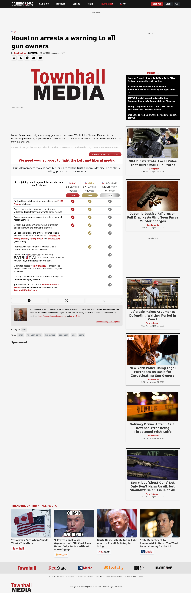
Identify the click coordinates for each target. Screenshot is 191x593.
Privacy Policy (116, 577)
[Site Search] (177, 4)
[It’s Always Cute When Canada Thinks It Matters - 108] (31, 523)
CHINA (20, 335)
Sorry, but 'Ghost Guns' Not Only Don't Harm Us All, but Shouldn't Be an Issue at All (152, 486)
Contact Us (70, 577)
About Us (51, 577)
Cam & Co (44, 4)
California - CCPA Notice (134, 577)
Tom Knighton (20, 53)
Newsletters (88, 577)
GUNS (73, 335)
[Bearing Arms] (22, 4)
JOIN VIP (157, 4)
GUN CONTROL (50, 335)
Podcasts (60, 4)
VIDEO (81, 335)
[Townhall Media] (21, 587)
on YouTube (75, 316)
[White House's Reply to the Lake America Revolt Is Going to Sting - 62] (117, 523)
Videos (76, 4)
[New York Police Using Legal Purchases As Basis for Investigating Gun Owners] (152, 350)
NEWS (24, 329)
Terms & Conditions (102, 577)
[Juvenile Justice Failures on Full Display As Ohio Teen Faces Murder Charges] (152, 196)
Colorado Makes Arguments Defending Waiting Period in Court (152, 315)
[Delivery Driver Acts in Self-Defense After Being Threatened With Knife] (152, 406)
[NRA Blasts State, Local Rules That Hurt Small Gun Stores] (152, 143)
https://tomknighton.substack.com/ (52, 316)
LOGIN (168, 4)
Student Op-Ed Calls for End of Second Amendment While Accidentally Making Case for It (151, 90)
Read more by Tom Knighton (108, 322)
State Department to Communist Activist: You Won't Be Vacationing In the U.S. (159, 543)
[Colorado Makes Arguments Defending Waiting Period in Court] (152, 294)
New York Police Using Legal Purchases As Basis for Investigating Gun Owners (153, 371)
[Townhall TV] (107, 3)
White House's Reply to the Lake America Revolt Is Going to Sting (117, 543)
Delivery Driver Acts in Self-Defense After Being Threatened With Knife (153, 427)
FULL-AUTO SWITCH (34, 335)
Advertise (60, 577)
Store (90, 4)
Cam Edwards (153, 225)
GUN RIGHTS (63, 335)
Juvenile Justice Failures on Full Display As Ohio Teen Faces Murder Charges (152, 217)
